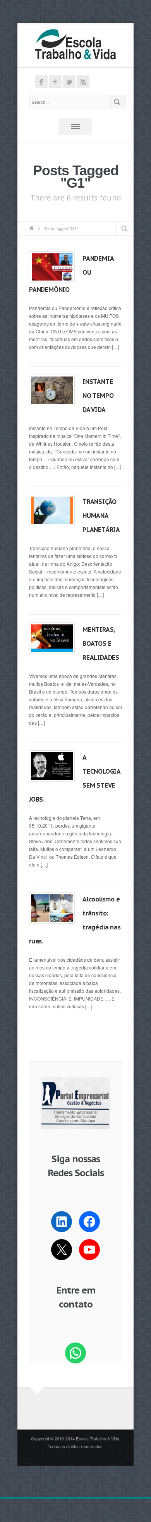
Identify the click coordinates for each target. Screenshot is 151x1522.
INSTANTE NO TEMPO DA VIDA (97, 395)
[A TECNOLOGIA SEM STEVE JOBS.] (52, 765)
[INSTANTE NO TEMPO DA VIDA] (52, 390)
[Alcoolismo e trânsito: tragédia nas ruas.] (52, 907)
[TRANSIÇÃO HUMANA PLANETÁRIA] (52, 510)
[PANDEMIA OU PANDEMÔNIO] (52, 266)
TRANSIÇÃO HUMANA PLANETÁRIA (101, 515)
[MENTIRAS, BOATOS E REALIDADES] (52, 638)
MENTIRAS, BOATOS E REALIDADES (100, 643)
